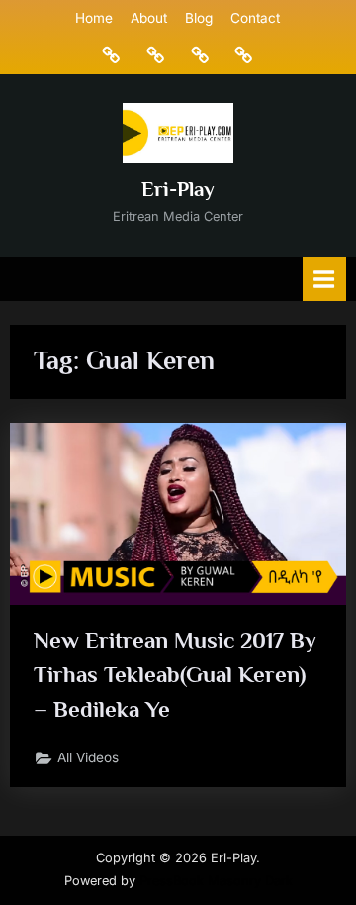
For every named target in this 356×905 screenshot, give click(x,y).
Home (94, 18)
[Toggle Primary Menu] (324, 278)
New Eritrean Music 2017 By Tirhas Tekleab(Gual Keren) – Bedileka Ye (175, 674)
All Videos (88, 757)
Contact (255, 18)
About (149, 18)
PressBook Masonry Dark (216, 880)
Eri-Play (178, 189)
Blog (199, 18)
